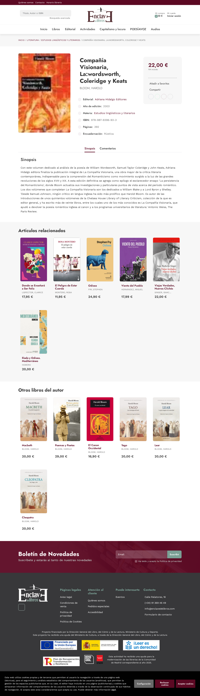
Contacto (40, 2)
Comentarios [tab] (108, 148)
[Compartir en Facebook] (151, 96)
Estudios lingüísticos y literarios (60, 40)
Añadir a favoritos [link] (159, 83)
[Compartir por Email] (163, 96)
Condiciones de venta (68, 604)
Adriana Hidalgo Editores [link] (111, 99)
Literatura (33, 40)
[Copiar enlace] (170, 96)
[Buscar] (66, 13)
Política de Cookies (71, 621)
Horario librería (54, 2)
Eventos (120, 597)
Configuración (144, 683)
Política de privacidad (66, 614)
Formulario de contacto (158, 614)
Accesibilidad (95, 612)
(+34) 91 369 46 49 (155, 602)
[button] (159, 15)
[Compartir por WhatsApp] (157, 96)
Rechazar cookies (165, 683)
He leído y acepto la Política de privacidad (160, 561)
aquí (113, 690)
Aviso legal (66, 597)
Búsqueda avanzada (60, 18)
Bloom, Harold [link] (91, 88)
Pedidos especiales (98, 606)
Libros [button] (56, 29)
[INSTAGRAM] (21, 607)
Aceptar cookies (185, 683)
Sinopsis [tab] (89, 148)
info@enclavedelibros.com (160, 608)
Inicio (21, 40)
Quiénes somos (25, 2)
